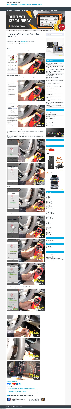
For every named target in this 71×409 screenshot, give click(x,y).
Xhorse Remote (57, 7)
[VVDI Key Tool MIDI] (35, 21)
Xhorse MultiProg (49, 202)
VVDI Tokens (9, 10)
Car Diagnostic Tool (49, 112)
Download (49, 7)
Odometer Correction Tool (51, 114)
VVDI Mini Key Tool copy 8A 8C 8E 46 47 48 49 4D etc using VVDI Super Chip (23, 392)
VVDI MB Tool (48, 211)
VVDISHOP (17, 38)
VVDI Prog (23, 7)
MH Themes (20, 406)
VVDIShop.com (48, 246)
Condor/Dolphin (40, 7)
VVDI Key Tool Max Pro (50, 213)
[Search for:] (55, 35)
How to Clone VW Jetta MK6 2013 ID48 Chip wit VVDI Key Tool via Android (23, 389)
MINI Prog (48, 233)
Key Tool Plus (31, 7)
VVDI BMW (48, 224)
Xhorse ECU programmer (50, 118)
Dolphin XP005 (48, 209)
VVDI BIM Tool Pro (49, 218)
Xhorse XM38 (48, 229)
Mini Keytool (13, 129)
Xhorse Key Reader (49, 234)
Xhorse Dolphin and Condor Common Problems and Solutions (44, 10)
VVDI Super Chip (49, 228)
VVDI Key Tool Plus (49, 203)
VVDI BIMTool (17, 10)
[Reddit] (0, 7)
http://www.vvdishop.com (12, 381)
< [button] (7, 21)
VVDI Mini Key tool (49, 214)
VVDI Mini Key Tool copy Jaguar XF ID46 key (17, 391)
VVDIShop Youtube (49, 247)
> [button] (64, 21)
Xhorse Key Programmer (50, 123)
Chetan (3, 408)
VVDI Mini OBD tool (49, 216)
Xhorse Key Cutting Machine (51, 122)
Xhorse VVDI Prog (49, 201)
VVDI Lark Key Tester (28, 395)
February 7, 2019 (11, 38)
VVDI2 (12, 7)
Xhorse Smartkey (49, 232)
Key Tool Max (25, 10)
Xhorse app (48, 219)
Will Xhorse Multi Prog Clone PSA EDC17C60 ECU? (55, 69)
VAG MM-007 (48, 231)
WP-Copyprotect (5, 408)
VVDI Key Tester (12, 395)
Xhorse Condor (48, 217)
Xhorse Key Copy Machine (25, 38)
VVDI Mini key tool (23, 41)
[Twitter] (0, 6)
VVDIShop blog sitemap (50, 240)
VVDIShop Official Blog (50, 248)
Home (8, 7)
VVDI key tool (20, 395)
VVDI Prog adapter (49, 208)
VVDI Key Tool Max (49, 212)
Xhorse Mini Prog (49, 206)
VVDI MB (17, 7)
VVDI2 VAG (48, 221)
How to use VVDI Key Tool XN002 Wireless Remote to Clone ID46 (21, 388)
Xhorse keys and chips (50, 125)
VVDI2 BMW (48, 196)
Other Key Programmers (50, 116)
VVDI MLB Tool (49, 200)
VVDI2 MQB (48, 223)
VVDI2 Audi (48, 222)
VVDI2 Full (48, 197)
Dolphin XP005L (49, 227)
